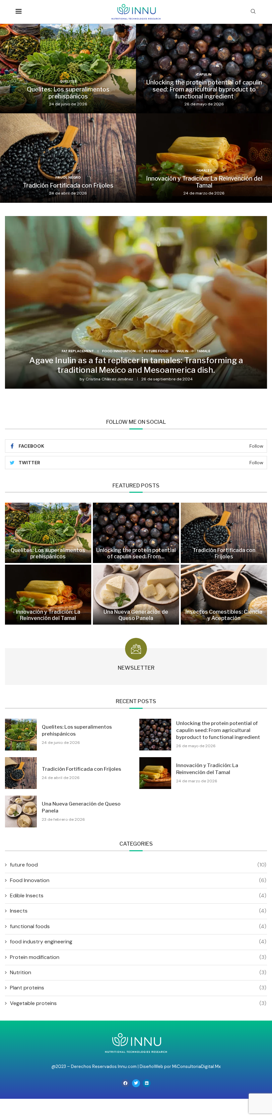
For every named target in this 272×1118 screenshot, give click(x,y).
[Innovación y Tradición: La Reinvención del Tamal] (204, 158)
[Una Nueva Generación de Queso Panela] (136, 595)
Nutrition (138, 972)
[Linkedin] (147, 1083)
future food (138, 864)
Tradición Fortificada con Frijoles (68, 185)
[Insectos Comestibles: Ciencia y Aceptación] (224, 595)
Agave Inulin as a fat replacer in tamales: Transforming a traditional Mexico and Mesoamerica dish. (136, 365)
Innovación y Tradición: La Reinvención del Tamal (204, 182)
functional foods (138, 926)
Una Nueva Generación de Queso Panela (135, 615)
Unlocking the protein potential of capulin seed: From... (136, 553)
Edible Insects (138, 895)
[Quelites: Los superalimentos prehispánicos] (68, 68)
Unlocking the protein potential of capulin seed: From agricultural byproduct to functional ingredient (204, 89)
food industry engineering (138, 941)
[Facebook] (125, 1083)
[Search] (253, 12)
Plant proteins (138, 987)
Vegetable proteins (138, 1003)
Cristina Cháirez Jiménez (109, 379)
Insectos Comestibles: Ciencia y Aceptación (223, 615)
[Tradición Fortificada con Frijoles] (68, 158)
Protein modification (138, 957)
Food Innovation (138, 880)
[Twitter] (136, 1083)
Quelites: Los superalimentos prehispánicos (68, 93)
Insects (138, 910)
